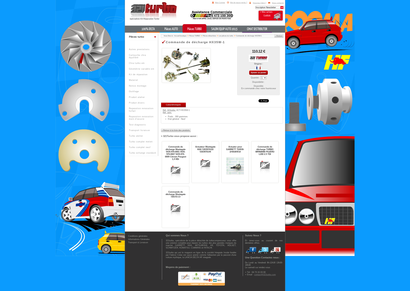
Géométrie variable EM (141, 69)
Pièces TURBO (194, 29)
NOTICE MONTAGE (137, 86)
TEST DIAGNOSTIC (137, 125)
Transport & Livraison (138, 242)
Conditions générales (138, 236)
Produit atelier (137, 97)
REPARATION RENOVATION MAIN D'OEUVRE (141, 117)
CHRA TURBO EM (137, 63)
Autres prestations (139, 49)
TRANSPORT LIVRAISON (139, 130)
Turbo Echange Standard (142, 153)
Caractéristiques (173, 105)
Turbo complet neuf (140, 147)
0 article (267, 15)
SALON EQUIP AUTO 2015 (224, 29)
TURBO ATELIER (136, 136)
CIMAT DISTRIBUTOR (257, 29)
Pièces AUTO (171, 29)
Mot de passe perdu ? (238, 3)
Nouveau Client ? (259, 3)
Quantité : (256, 77)
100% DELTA (148, 29)
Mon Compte (220, 3)
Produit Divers (137, 103)
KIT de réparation (138, 74)
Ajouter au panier (258, 73)
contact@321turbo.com (265, 274)
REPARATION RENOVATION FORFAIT (141, 109)
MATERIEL (133, 80)
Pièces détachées (209, 36)
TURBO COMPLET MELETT (141, 141)
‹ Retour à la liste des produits (176, 130)
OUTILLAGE (134, 91)
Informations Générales (139, 239)
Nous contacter (278, 3)
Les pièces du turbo (226, 36)
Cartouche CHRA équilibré (137, 56)
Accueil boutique (180, 36)
